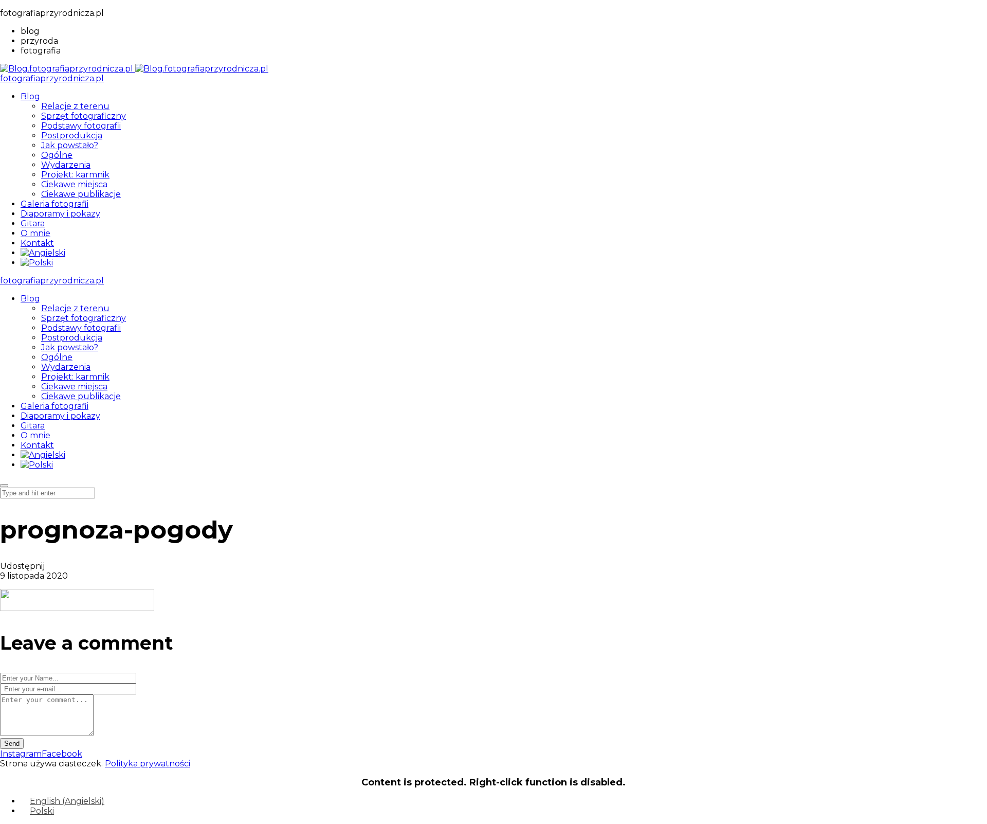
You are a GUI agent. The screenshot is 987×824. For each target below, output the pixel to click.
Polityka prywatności (147, 763)
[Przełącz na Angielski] (43, 253)
